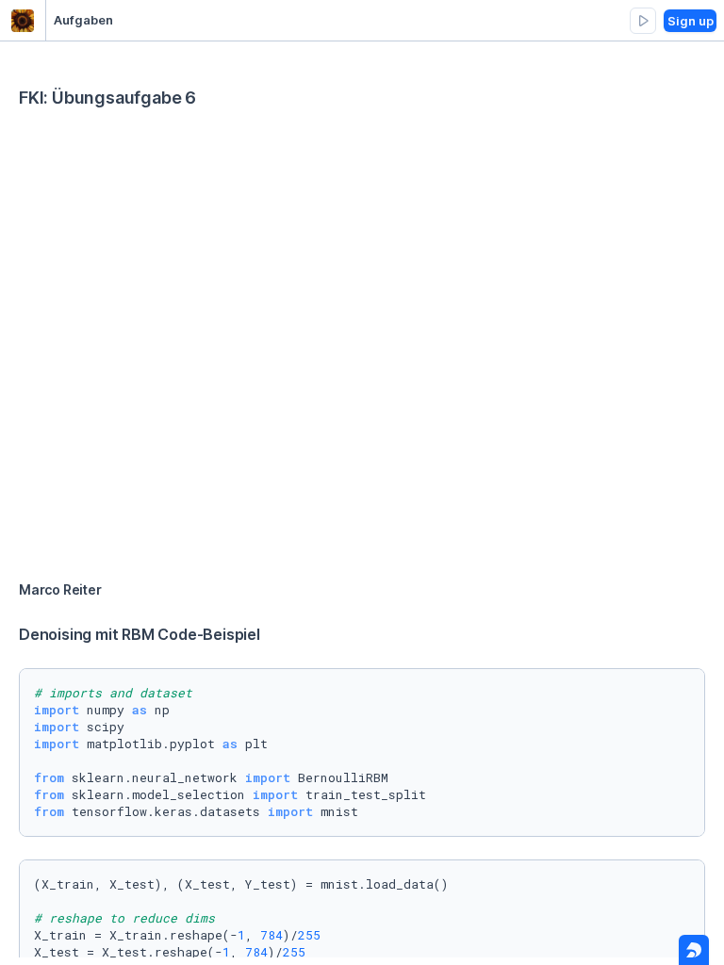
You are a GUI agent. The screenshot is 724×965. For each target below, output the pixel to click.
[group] (643, 21)
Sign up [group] (690, 20)
